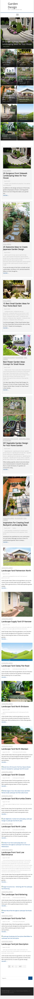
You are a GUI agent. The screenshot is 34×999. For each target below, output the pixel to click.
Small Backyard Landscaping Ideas (17, 532)
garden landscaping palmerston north (11, 576)
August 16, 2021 (6, 947)
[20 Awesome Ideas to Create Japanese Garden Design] (17, 222)
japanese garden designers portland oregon (15, 264)
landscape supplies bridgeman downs (11, 804)
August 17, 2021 (6, 897)
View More (8, 195)
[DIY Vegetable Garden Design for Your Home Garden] (17, 417)
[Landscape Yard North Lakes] (17, 820)
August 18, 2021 (6, 857)
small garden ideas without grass (16, 319)
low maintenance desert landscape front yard (16, 871)
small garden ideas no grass (13, 316)
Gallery (14, 528)
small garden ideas (9, 311)
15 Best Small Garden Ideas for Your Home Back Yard (25, 60)
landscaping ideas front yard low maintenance (18, 870)
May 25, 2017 (6, 101)
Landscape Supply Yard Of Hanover (16, 621)
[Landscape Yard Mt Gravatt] (17, 768)
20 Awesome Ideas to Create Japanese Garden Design (8, 60)
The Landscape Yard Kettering (14, 894)
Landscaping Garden (24, 438)
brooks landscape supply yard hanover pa (12, 627)
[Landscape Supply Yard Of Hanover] (17, 604)
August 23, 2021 (23, 101)
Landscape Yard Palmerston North (16, 570)
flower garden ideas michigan (19, 374)
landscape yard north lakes (19, 829)
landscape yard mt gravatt (18, 777)
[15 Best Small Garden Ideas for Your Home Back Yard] (17, 289)
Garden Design (13, 5)
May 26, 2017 (22, 83)
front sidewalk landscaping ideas (16, 183)
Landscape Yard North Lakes (13, 826)
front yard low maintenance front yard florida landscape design (16, 861)
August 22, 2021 (7, 119)
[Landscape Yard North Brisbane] (17, 691)
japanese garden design (10, 255)
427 (20, 966)
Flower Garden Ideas (16, 369)
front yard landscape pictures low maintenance (13, 860)
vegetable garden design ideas (19, 452)
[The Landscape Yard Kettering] (17, 888)
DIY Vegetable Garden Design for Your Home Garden (25, 79)
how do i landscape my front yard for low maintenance (17, 866)
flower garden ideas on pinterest (14, 378)
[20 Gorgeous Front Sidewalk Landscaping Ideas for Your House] (17, 158)
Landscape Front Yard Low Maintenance (12, 853)
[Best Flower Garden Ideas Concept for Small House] (17, 345)
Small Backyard (16, 530)
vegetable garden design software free (16, 458)
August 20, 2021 (23, 138)
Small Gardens (6, 38)
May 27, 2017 (6, 83)
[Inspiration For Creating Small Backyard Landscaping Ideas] (17, 496)
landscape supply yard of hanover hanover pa (17, 628)
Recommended (19, 357)
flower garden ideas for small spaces (14, 371)
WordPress (26, 990)
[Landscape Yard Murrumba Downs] (17, 792)
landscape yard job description (10, 949)
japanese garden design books (13, 256)
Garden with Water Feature (10, 438)
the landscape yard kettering (19, 897)
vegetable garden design (18, 451)
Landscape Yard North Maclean (14, 749)
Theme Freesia (19, 990)
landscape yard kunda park (19, 921)
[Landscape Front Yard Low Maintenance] (17, 844)
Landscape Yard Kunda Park (13, 918)
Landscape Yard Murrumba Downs (16, 798)
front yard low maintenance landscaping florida (15, 862)
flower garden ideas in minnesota (17, 373)
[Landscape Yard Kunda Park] (17, 911)
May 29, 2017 (6, 46)
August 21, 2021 (7, 138)
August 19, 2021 (6, 801)
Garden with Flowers (9, 357)
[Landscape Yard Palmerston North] (17, 557)
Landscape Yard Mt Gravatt (13, 774)
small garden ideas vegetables (14, 318)
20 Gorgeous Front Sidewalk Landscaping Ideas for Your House (17, 42)
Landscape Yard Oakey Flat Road (15, 665)
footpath (6, 183)
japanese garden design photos (15, 261)
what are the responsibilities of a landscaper (17, 951)
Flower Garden (8, 369)
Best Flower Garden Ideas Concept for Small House (8, 79)
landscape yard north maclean (19, 752)
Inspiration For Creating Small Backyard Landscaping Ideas (16, 523)
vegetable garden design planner (14, 456)
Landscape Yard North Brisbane (15, 706)
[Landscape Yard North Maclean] (17, 735)
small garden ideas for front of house (17, 313)
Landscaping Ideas (9, 530)
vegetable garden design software (17, 457)
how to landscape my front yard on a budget (16, 867)
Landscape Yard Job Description (14, 944)
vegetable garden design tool (23, 459)
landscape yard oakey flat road (19, 669)
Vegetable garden (8, 451)
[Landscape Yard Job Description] (17, 937)
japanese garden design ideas (18, 258)
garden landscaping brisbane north (11, 712)
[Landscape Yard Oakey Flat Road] (17, 652)
